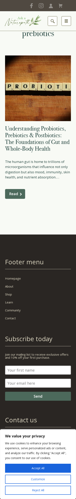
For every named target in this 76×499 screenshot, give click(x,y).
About (9, 286)
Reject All (38, 490)
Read (13, 193)
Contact (10, 318)
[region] (38, 464)
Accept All (38, 468)
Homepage (13, 278)
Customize (38, 479)
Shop (8, 294)
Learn (9, 302)
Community (13, 310)
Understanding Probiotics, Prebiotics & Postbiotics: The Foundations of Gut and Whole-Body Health (37, 138)
